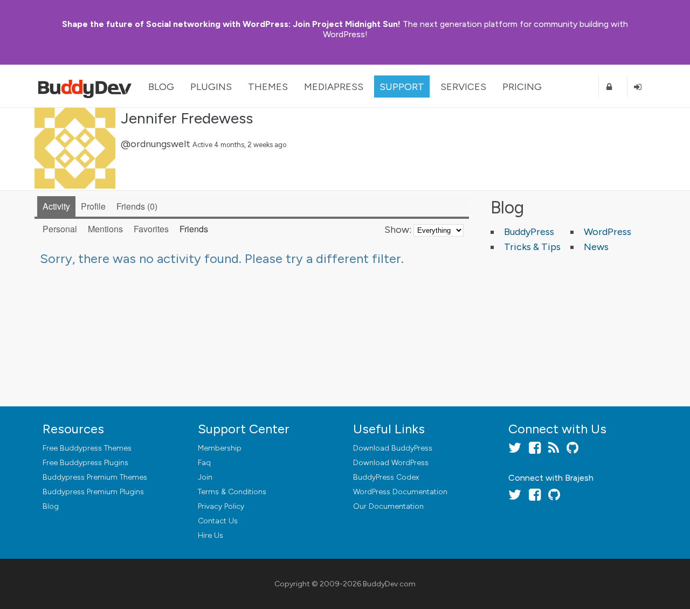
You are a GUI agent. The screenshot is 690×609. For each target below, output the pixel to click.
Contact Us (218, 520)
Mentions (105, 229)
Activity (56, 206)
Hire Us (210, 535)
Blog (161, 87)
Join (205, 477)
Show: (397, 230)
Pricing (522, 87)
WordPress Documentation (400, 491)
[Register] (613, 86)
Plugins (211, 87)
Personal (60, 229)
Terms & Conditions (232, 491)
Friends (135, 206)
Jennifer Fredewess (187, 118)
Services (463, 87)
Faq (204, 462)
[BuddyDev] (87, 86)
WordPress (607, 232)
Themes (268, 87)
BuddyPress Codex (386, 477)
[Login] (641, 86)
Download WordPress (391, 462)
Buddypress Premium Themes (95, 477)
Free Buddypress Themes (87, 448)
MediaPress (333, 87)
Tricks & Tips (532, 247)
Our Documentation (388, 506)
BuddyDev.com (389, 584)
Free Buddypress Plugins (85, 462)
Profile (93, 206)
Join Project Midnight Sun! (231, 24)
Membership (220, 448)
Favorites (151, 229)
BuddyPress (529, 232)
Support (402, 87)
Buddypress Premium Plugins (93, 491)
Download (392, 448)
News (596, 247)
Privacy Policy (221, 506)
